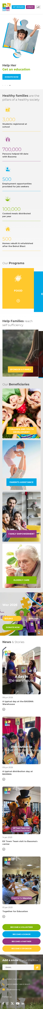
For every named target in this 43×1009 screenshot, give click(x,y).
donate (30, 7)
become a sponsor (21, 948)
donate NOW (13, 627)
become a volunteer (21, 927)
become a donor (21, 934)
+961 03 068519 (12, 984)
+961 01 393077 (24, 984)
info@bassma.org (13, 989)
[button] (2, 85)
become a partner (21, 941)
